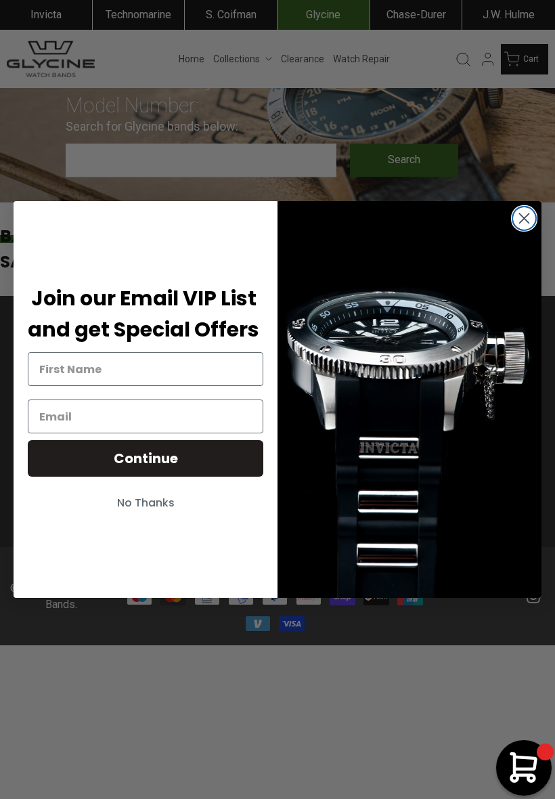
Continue (146, 458)
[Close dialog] (524, 218)
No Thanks (146, 503)
